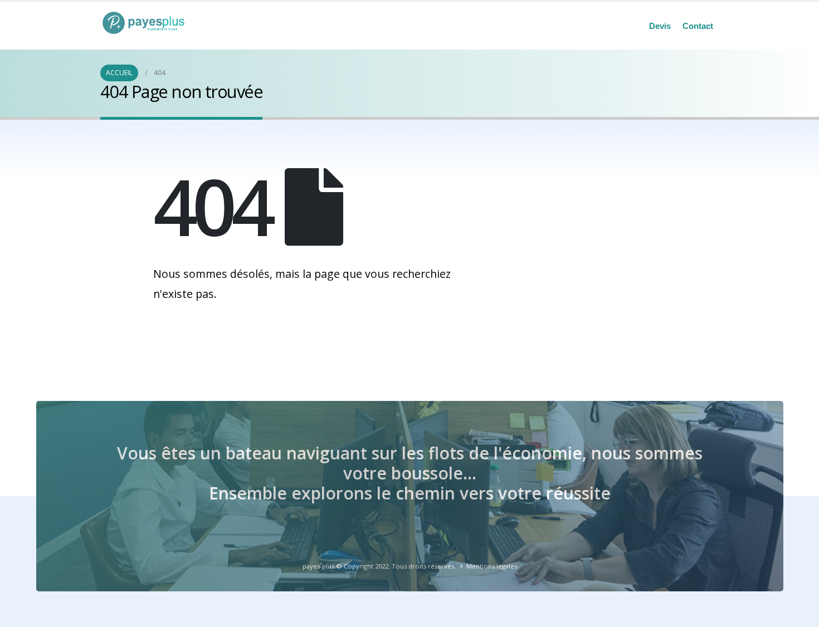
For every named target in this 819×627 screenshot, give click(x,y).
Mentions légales (491, 566)
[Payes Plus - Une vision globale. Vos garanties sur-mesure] (147, 23)
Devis (660, 26)
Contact (697, 26)
